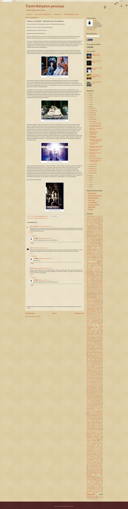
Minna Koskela (96, 366)
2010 (89, 184)
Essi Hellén (99, 249)
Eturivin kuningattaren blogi (94, 195)
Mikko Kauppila (90, 358)
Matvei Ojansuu (100, 349)
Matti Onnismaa (90, 349)
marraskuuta (92, 110)
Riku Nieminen (90, 406)
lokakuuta (91, 112)
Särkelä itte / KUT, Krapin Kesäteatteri (95, 153)
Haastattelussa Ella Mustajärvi (93, 143)
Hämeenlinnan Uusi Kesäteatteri (94, 270)
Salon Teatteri (91, 414)
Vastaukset (33, 235)
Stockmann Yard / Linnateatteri (93, 137)
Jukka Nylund (92, 294)
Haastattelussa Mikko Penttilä (97, 69)
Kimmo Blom (97, 316)
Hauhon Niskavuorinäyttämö (91, 254)
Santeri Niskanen (97, 419)
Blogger (71, 506)
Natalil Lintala (95, 371)
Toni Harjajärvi (90, 472)
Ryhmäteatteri (44, 218)
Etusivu (29, 14)
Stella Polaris (98, 430)
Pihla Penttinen (90, 392)
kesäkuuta (91, 121)
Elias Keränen (89, 238)
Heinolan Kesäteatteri (91, 259)
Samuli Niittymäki (90, 418)
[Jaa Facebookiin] (55, 216)
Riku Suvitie (96, 406)
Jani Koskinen (91, 279)
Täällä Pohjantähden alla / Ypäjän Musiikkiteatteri (95, 126)
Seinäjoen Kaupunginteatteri (92, 426)
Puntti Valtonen (94, 395)
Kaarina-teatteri (92, 304)
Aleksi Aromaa (99, 219)
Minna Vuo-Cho (33, 268)
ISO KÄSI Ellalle (92, 156)
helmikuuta (92, 170)
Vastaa (31, 233)
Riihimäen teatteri (91, 404)
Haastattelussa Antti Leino (97, 82)
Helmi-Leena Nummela (98, 260)
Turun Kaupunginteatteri (95, 475)
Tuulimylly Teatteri (100, 479)
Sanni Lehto (89, 419)
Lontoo (97, 338)
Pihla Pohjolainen (97, 392)
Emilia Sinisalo (96, 242)
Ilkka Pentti (98, 277)
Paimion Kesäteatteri (90, 380)
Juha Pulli (32, 218)
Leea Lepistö (95, 336)
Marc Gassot (100, 341)
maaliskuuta (92, 168)
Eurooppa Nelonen (91, 250)
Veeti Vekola (98, 486)
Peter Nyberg (91, 387)
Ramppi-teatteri (89, 399)
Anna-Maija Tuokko (92, 223)
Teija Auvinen (92, 465)
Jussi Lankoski (98, 296)
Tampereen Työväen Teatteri (95, 439)
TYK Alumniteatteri (98, 435)
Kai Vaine (90, 305)
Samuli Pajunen (98, 418)
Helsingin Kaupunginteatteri (95, 262)
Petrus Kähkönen (90, 391)
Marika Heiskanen (93, 343)
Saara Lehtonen (99, 413)
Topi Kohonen (99, 472)
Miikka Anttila (99, 352)
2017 (89, 102)
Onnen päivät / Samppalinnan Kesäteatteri (96, 129)
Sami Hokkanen (99, 414)
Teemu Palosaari (99, 464)
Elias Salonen (96, 238)
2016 (89, 104)
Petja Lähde (98, 387)
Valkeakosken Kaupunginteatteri (93, 483)
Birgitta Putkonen (92, 235)
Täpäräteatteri (90, 480)
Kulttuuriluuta (91, 200)
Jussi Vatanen (98, 297)
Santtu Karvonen (91, 421)
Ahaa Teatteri (96, 216)
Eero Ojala (90, 236)
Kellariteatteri (98, 314)
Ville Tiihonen (98, 490)
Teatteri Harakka (96, 447)
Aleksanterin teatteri (91, 219)
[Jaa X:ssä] (53, 216)
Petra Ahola (89, 388)
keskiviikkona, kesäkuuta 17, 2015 (45, 238)
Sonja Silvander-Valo (90, 430)
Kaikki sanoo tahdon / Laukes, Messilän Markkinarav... (96, 147)
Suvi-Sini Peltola (99, 433)
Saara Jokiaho (91, 413)
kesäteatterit (38, 218)
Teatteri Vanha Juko (95, 455)
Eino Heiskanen (98, 236)
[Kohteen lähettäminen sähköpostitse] (51, 216)
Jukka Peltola (100, 294)
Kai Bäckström (100, 304)
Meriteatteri (99, 351)
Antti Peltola (95, 231)
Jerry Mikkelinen (100, 286)
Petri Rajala (98, 389)
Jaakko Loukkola (97, 278)
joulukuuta (92, 108)
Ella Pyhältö (89, 242)
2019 (89, 98)
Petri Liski (91, 389)
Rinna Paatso (95, 407)
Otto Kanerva (95, 377)
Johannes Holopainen (93, 289)
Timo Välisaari (99, 468)
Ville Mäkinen (90, 490)
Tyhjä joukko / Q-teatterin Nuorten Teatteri (95, 161)
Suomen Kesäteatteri (91, 432)
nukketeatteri (97, 497)
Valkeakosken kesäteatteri (91, 484)
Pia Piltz (99, 391)
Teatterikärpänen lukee (93, 460)
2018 (89, 100)
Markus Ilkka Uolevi (94, 344)
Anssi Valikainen (95, 227)
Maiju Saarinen (94, 340)
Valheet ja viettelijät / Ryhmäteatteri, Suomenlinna (94, 133)
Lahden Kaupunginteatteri (95, 327)
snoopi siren (93, 499)
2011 (89, 182)
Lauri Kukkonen (97, 333)
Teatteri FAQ (89, 447)
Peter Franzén (100, 385)
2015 (89, 106)
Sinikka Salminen (97, 428)
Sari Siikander (95, 422)
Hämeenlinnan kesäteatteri (93, 271)
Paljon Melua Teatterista (93, 205)
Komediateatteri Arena (97, 318)
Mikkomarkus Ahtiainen (94, 363)
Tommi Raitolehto (96, 471)
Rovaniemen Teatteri (90, 411)
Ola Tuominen (97, 374)
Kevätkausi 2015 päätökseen (95, 158)
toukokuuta (92, 164)
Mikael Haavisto (97, 355)
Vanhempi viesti (79, 313)
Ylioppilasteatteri (98, 491)
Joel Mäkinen (91, 288)
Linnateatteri (90, 338)
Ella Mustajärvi (97, 241)
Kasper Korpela (94, 312)
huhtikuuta (92, 166)
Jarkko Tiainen (99, 285)
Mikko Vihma (90, 362)
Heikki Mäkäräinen (92, 256)
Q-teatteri (97, 398)
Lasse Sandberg (91, 332)
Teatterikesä (90, 458)
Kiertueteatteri (89, 316)
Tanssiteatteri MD (94, 442)
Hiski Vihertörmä (90, 267)
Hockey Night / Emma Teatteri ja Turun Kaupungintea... (95, 140)
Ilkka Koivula (90, 277)
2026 (89, 93)
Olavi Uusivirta (89, 376)
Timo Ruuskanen (99, 466)
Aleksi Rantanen (92, 220)
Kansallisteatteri (91, 310)
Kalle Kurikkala (95, 307)
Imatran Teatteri (89, 278)
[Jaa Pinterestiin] (56, 216)
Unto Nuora (100, 480)
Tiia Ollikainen (90, 466)
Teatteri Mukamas (95, 451)
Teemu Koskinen (97, 462)
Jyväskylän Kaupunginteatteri (94, 301)
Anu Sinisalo (96, 232)
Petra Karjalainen (99, 388)
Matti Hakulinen (97, 348)
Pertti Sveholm (98, 384)
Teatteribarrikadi (100, 457)
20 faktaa (89, 216)
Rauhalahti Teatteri (96, 399)
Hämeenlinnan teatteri (93, 273)
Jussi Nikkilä (90, 297)
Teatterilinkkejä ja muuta (71, 14)
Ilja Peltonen (96, 274)
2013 (89, 178)
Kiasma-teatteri (98, 315)
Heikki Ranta (97, 257)
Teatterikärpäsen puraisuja (44, 6)
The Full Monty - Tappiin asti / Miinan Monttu (97, 76)
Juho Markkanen (99, 293)
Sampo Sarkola (91, 415)
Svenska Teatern (91, 435)
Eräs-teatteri (96, 246)
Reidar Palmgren (90, 403)
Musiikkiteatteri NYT (90, 369)
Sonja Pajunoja (97, 429)
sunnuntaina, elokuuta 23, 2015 (44, 268)
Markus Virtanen (97, 345)
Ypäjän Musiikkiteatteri (92, 492)
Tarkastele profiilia (91, 29)
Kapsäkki (101, 310)
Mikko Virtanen (99, 362)
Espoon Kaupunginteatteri (95, 248)
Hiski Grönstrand (96, 266)
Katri (31, 248)
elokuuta (91, 117)
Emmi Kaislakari (94, 243)
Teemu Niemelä (90, 464)
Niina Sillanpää (95, 373)
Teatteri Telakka (99, 454)
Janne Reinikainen (98, 281)
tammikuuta (92, 173)
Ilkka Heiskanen (97, 275)
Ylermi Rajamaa (90, 491)
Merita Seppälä (91, 351)
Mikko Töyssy (97, 360)
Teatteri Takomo (90, 454)
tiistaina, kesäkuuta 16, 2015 (45, 226)
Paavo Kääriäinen (97, 378)
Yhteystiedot (57, 14)
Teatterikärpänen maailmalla (92, 461)
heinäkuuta (92, 119)
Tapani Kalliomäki (91, 444)
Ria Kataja (98, 403)
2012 (89, 180)
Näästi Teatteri (89, 374)
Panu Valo (97, 381)
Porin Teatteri (89, 393)
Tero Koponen (100, 465)
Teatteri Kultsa (95, 450)
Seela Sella (97, 425)
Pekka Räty (92, 382)
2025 (89, 95)
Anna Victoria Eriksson (90, 221)
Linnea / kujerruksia (34, 226)
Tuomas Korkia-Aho (93, 473)
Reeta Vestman (90, 402)
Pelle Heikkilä (91, 384)
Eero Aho (101, 235)
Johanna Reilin (99, 288)
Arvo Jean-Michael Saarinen (97, 234)
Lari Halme (97, 330)
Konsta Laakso (89, 319)
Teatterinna (90, 209)
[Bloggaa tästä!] (52, 216)
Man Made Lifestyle (92, 202)
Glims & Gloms (95, 252)
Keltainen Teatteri (90, 315)
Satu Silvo (96, 424)
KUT (87, 304)
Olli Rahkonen (97, 376)
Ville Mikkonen (98, 488)
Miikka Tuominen (93, 354)
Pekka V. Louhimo (99, 382)
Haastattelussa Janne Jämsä (95, 123)
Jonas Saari (94, 290)
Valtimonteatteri (100, 484)
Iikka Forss (89, 274)
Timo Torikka (91, 468)
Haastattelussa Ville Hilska (96, 62)
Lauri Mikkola (89, 334)
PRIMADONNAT (91, 207)
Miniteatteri (94, 365)
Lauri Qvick (96, 334)
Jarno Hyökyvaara (92, 286)
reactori (88, 499)
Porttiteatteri (95, 393)
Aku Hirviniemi (96, 217)
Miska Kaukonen (96, 367)
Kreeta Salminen (98, 322)
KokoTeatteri (89, 318)
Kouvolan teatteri (90, 322)
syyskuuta (91, 115)
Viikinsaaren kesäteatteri (96, 487)
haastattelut (91, 494)
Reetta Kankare (98, 402)
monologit (89, 497)
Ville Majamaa (90, 488)
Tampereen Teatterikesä (91, 439)
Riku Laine (99, 404)
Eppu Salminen (95, 245)
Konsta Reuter (98, 319)
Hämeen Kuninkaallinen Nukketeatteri (95, 268)
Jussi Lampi (91, 296)
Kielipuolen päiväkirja (93, 198)
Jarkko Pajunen (98, 283)
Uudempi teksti (30, 313)
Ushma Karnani (94, 482)
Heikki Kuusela (100, 254)
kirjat (100, 496)
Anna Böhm (99, 220)
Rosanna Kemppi (96, 410)
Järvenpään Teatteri (90, 303)
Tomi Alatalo (92, 469)
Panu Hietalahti (98, 380)
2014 (89, 175)
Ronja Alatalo (96, 408)
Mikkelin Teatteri (98, 356)
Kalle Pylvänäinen (96, 308)
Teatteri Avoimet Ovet (97, 446)
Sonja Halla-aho (90, 429)
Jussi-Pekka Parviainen (92, 299)
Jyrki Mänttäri (96, 300)
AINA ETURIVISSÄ (92, 193)
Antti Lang (96, 230)
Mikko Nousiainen (98, 358)
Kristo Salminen (90, 323)
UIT (95, 480)
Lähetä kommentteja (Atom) (34, 316)
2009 (89, 186)
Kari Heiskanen (92, 311)
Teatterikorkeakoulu (97, 458)
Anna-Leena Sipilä (99, 221)
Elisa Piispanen (94, 239)
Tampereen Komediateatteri (93, 436)
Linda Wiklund (97, 337)
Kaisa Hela (97, 305)
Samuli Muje (97, 417)
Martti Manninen (91, 347)
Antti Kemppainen (94, 228)
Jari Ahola (91, 282)
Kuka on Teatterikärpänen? (42, 14)
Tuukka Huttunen (96, 477)
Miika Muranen (90, 352)
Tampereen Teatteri (93, 438)
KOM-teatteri (98, 303)
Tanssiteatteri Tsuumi (96, 443)
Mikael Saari (90, 356)
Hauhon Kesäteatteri (96, 253)
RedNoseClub (98, 400)
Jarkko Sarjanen (90, 285)
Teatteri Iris (95, 448)
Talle (34, 238)
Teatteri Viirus (93, 457)
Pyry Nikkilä (94, 396)
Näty (101, 373)
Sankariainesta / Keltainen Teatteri (96, 55)
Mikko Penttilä (93, 359)
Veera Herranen (91, 486)
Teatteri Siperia (96, 453)
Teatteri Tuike (89, 455)
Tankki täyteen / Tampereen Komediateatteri (95, 150)
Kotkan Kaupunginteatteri (93, 321)
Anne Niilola (96, 226)
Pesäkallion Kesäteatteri (91, 385)
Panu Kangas (90, 381)
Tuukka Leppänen (91, 479)
